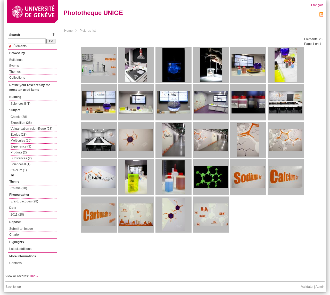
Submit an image (21, 229)
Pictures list (88, 30)
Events (14, 66)
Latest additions (20, 249)
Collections (17, 77)
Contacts (15, 263)
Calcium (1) (19, 170)
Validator (307, 287)
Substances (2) (21, 158)
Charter (14, 234)
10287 (33, 276)
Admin (320, 287)
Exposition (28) (21, 123)
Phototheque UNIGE (93, 12)
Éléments (20, 46)
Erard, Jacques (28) (24, 201)
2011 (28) (17, 214)
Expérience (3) (21, 146)
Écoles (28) (19, 134)
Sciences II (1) (20, 103)
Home (68, 30)
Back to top (13, 287)
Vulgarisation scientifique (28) (31, 128)
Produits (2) (19, 152)
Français (317, 5)
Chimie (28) (19, 117)
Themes (15, 71)
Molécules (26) (21, 140)
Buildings (15, 60)
